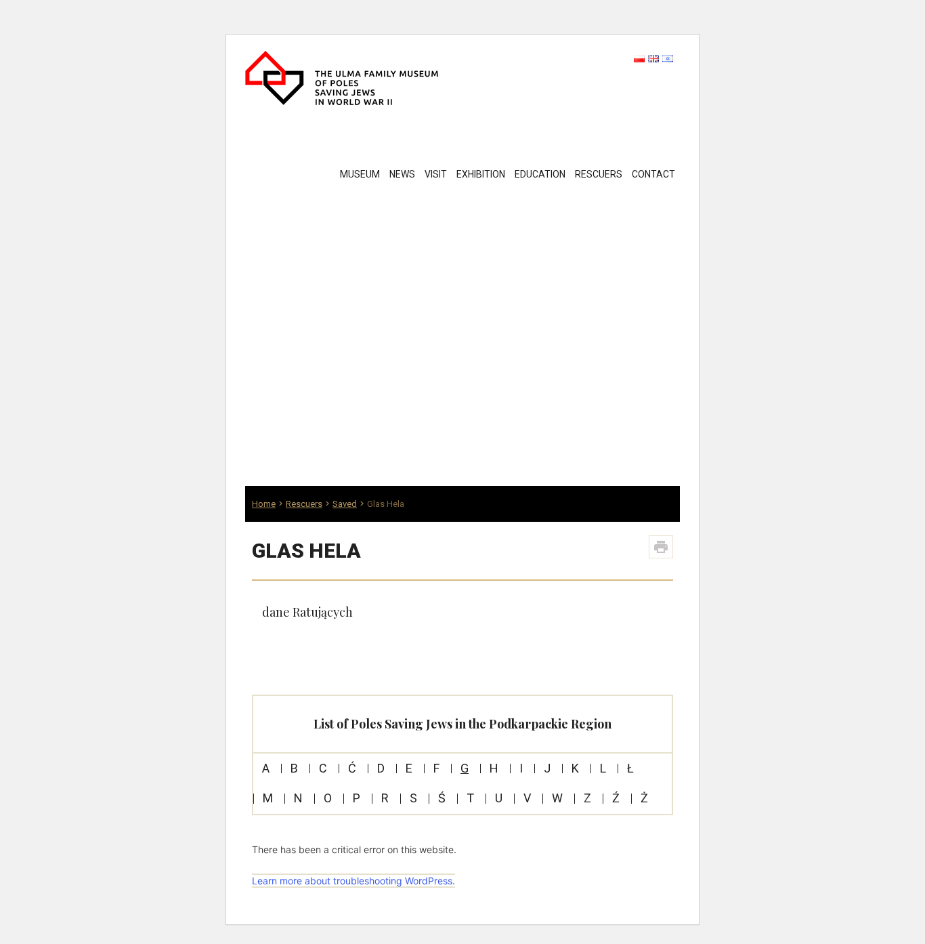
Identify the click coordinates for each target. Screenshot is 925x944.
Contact (653, 174)
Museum (360, 174)
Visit (436, 174)
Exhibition (480, 174)
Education (540, 174)
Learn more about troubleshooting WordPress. (353, 880)
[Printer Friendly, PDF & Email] (661, 547)
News (402, 174)
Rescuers (598, 174)
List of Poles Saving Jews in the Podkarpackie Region (462, 724)
